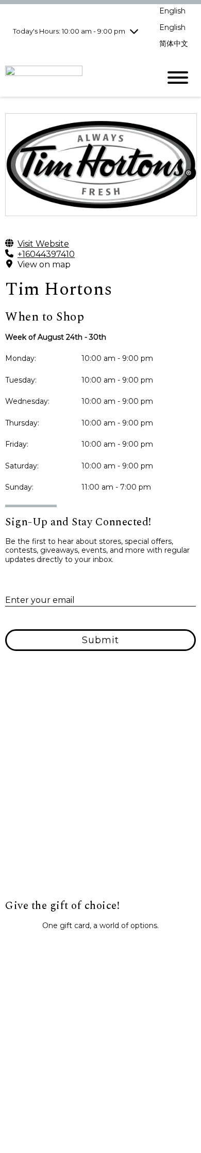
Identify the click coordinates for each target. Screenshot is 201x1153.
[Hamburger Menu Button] (178, 78)
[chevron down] (134, 31)
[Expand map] (100, 795)
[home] (74, 77)
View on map (44, 264)
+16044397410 (46, 254)
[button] (100, 948)
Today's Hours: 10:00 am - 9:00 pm (69, 31)
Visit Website (43, 244)
